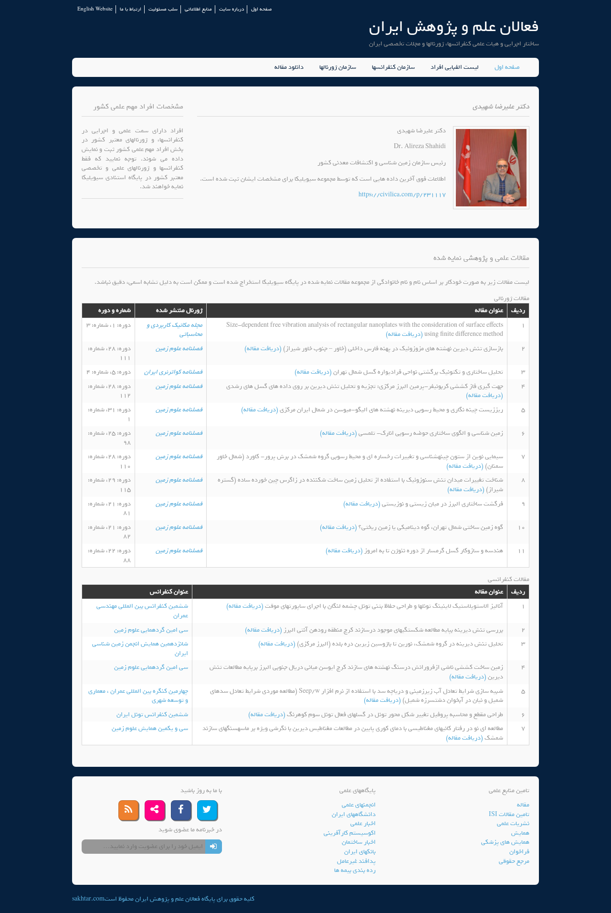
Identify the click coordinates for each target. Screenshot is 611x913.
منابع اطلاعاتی (198, 9)
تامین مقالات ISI (509, 814)
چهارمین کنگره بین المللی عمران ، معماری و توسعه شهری (138, 696)
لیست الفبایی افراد (455, 67)
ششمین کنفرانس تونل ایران (152, 714)
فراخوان (519, 852)
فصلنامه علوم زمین (179, 349)
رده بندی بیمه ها (355, 870)
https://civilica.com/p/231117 (402, 195)
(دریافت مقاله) (405, 334)
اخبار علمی (363, 823)
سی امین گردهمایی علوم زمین (151, 630)
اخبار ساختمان (359, 842)
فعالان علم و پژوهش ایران (454, 26)
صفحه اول (261, 9)
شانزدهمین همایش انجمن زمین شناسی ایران (140, 648)
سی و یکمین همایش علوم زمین (150, 728)
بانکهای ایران (360, 852)
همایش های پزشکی (505, 842)
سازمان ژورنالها (337, 67)
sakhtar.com (88, 899)
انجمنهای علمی (359, 805)
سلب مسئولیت (163, 9)
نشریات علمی (513, 823)
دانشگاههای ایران (354, 814)
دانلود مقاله (289, 67)
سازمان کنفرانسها (393, 67)
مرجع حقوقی (514, 861)
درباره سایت (231, 9)
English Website (95, 9)
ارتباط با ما (130, 9)
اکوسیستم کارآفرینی (350, 833)
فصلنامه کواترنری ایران (173, 372)
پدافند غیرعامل (356, 861)
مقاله (523, 805)
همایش (520, 833)
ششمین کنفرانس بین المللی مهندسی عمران (142, 611)
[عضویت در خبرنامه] (213, 846)
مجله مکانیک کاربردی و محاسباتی (174, 330)
